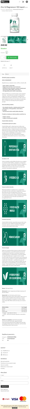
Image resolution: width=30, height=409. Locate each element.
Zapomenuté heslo (5, 390)
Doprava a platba (4, 365)
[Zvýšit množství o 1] (5, 56)
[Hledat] (19, 1)
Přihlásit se (5, 386)
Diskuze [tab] (7, 74)
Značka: (7, 10)
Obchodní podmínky (5, 361)
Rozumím (15, 407)
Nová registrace (4, 389)
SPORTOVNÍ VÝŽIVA (11, 337)
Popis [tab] (3, 74)
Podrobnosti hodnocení (18, 9)
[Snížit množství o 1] (5, 58)
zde (25, 406)
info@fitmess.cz (6, 350)
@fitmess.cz (5, 354)
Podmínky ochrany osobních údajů (8, 363)
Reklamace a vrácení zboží (6, 366)
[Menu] (26, 1)
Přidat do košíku (13, 57)
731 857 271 (5, 352)
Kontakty (3, 368)
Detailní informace (5, 61)
